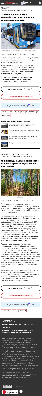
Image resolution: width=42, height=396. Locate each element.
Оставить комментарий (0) (21, 97)
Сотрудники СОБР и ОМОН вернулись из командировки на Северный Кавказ (22, 124)
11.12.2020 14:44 (6, 8)
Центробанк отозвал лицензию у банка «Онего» (24, 143)
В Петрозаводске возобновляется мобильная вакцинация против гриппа (23, 137)
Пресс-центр (28, 324)
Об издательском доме (11, 324)
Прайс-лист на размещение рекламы (17, 330)
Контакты (6, 327)
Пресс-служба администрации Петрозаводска (18, 51)
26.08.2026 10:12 (6, 154)
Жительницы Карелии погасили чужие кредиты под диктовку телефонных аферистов (24, 131)
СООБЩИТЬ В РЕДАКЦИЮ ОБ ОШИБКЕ (16, 333)
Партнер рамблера (18, 386)
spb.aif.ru (20, 197)
